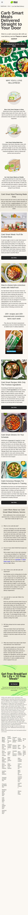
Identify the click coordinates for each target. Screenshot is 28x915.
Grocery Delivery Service (15, 747)
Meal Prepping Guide (20, 760)
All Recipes (24, 747)
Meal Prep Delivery (9, 759)
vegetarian (18, 559)
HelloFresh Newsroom (20, 766)
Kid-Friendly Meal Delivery (4, 759)
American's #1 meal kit (14, 440)
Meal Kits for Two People (4, 753)
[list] (14, 342)
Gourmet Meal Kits (4, 812)
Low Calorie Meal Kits (4, 806)
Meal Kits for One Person (4, 747)
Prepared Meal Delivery (10, 747)
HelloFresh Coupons (20, 785)
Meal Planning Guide (20, 753)
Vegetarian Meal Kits (4, 779)
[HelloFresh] (14, 2)
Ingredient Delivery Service (15, 753)
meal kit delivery (16, 203)
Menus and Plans (19, 792)
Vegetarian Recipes (24, 753)
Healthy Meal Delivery (4, 772)
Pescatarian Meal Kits (4, 785)
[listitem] (14, 103)
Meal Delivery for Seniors (9, 766)
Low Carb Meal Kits (3, 800)
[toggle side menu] (2, 2)
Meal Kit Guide (19, 747)
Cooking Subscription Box (20, 779)
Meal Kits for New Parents (4, 766)
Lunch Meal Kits (9, 753)
